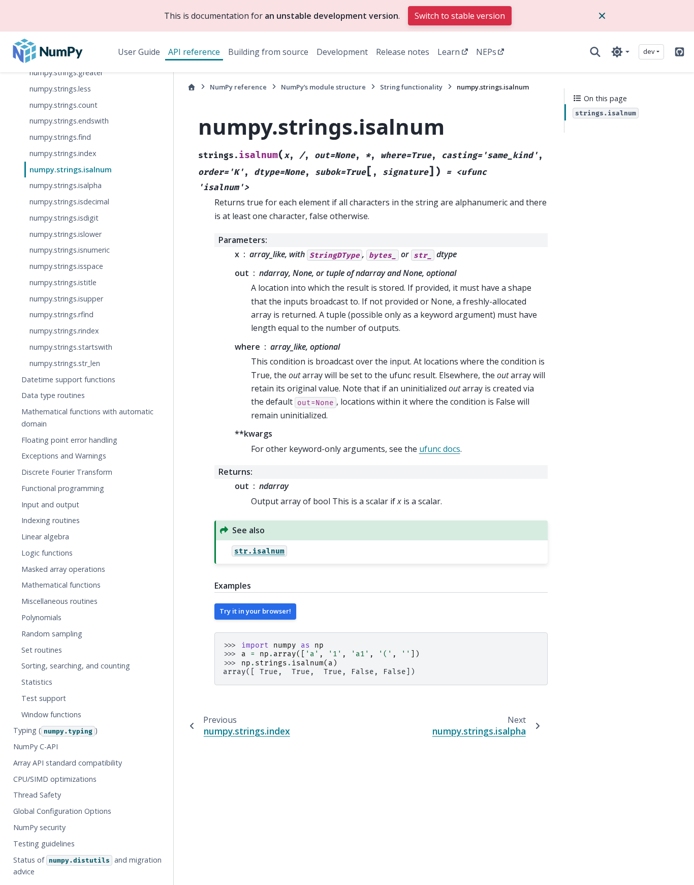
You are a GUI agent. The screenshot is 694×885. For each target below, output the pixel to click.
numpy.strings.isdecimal (69, 202)
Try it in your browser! (255, 611)
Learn (448, 51)
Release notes (402, 51)
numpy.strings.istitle (63, 282)
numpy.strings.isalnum (70, 169)
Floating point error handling (69, 440)
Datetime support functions (68, 379)
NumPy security (39, 827)
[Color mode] (620, 51)
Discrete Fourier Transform (66, 472)
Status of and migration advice (87, 866)
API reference (194, 51)
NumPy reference (238, 86)
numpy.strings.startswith (70, 347)
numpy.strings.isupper (66, 298)
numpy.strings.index (63, 153)
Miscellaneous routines (59, 601)
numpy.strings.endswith (69, 121)
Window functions (51, 714)
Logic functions (47, 553)
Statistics (36, 682)
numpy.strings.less (60, 89)
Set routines (41, 650)
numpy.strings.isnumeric (69, 250)
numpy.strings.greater (66, 72)
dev (649, 51)
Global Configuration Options (62, 811)
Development (342, 51)
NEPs (486, 51)
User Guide (139, 51)
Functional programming (62, 488)
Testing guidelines (44, 843)
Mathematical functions (61, 585)
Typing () (55, 731)
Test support (43, 698)
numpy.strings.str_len (64, 363)
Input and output (50, 504)
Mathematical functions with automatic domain (87, 418)
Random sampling (51, 633)
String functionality (411, 86)
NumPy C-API (35, 747)
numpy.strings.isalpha (65, 186)
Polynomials (41, 617)
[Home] (191, 87)
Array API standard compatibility (67, 763)
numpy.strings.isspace (66, 266)
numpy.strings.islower (65, 234)
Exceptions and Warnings (63, 456)
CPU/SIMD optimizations (55, 779)
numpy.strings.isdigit (64, 218)
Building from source (268, 51)
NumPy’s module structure (323, 86)
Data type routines (53, 396)
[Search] (595, 51)
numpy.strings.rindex (64, 331)
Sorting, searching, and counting (75, 666)
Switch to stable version (460, 15)
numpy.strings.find (60, 137)
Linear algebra (45, 537)
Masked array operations (63, 569)
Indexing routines (50, 521)
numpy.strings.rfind (61, 315)
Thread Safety (37, 795)
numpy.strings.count (63, 105)
